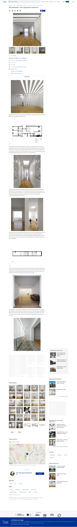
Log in (64, 1)
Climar (16, 69)
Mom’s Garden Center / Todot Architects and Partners (61, 354)
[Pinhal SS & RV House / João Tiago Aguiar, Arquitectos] (52, 434)
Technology (59, 455)
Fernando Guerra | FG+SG (21, 67)
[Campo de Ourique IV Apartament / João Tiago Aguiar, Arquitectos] (52, 427)
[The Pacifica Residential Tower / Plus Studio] (52, 384)
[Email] (17, 11)
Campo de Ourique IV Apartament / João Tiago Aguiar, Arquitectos (61, 426)
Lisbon (30, 492)
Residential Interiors (13, 492)
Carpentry (13, 71)
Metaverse (51, 457)
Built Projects (17, 489)
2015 (14, 64)
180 (14, 62)
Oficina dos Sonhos (18, 73)
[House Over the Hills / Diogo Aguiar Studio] (52, 484)
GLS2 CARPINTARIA (19, 71)
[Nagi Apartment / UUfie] (52, 392)
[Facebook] (10, 11)
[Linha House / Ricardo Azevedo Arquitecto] (52, 469)
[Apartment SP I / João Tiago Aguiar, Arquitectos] (52, 442)
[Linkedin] (15, 11)
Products (51, 1)
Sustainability (52, 455)
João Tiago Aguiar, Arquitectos (21, 60)
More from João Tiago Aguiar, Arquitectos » (60, 446)
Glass (15, 483)
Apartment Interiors (13, 58)
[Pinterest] (20, 11)
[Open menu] (73, 2)
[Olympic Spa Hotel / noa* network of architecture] (53, 362)
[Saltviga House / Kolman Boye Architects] (53, 369)
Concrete (20, 483)
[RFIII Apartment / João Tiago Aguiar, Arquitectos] (12, 388)
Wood (11, 483)
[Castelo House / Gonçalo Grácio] (52, 476)
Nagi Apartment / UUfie (61, 389)
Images (58, 1)
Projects (42, 1)
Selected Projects (25, 489)
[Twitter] (12, 11)
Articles (46, 1)
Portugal (24, 58)
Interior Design (33, 489)
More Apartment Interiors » (63, 396)
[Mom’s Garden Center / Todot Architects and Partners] (53, 355)
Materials (65, 455)
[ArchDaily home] (5, 2)
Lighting (12, 69)
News (55, 1)
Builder (12, 73)
